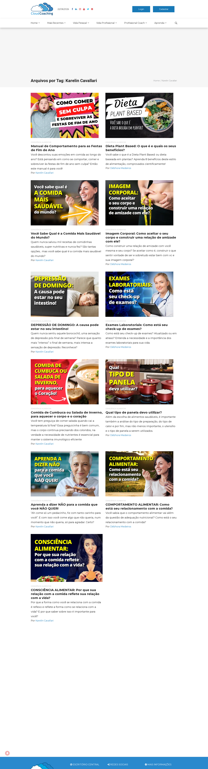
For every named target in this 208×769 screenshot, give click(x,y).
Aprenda (159, 23)
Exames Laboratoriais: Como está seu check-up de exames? (137, 327)
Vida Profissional (105, 23)
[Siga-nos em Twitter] (89, 9)
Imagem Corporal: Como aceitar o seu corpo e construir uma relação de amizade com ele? (141, 237)
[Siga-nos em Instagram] (81, 9)
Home (34, 23)
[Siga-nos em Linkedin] (77, 9)
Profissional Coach (134, 23)
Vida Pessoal (80, 23)
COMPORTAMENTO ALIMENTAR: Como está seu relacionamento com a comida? (139, 506)
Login (141, 9)
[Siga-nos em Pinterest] (92, 9)
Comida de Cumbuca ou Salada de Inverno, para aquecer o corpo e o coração (67, 414)
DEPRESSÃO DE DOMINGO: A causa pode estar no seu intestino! (65, 327)
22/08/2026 (63, 9)
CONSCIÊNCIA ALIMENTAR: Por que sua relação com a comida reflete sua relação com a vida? (65, 594)
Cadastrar (163, 9)
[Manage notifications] (7, 753)
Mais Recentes (55, 23)
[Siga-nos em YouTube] (85, 9)
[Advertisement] (104, 50)
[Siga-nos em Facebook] (73, 9)
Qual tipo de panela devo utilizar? (134, 412)
